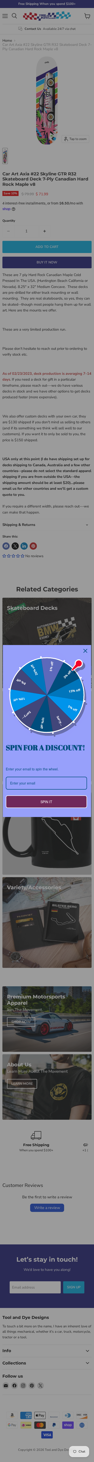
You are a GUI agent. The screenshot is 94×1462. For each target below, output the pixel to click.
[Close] (85, 651)
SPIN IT (46, 801)
